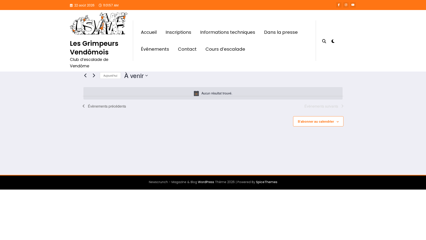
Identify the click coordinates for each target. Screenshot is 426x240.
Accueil (149, 32)
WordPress (206, 182)
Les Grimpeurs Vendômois (94, 48)
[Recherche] (324, 41)
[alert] (213, 93)
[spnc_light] (332, 41)
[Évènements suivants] (94, 75)
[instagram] (346, 5)
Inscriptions (178, 32)
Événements (155, 49)
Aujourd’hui (110, 75)
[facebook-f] (338, 5)
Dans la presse (281, 32)
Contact (187, 49)
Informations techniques (227, 32)
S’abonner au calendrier (316, 121)
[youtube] (353, 5)
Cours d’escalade (225, 49)
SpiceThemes (266, 182)
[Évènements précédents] (85, 75)
